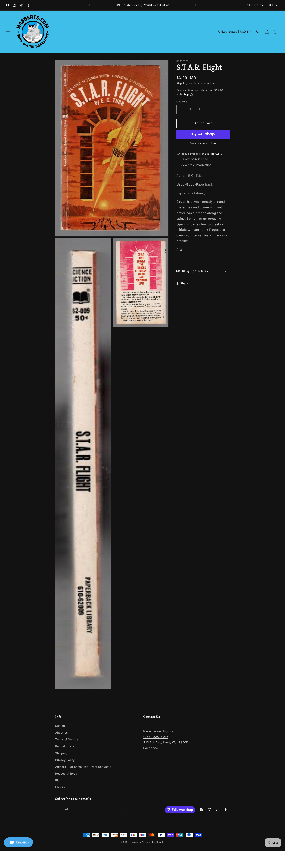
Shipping (181, 83)
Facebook (151, 748)
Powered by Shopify (153, 842)
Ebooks (60, 787)
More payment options (203, 143)
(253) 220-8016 (155, 737)
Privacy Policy (65, 760)
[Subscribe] (120, 809)
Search (60, 725)
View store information (196, 165)
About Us (61, 732)
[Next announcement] (195, 5)
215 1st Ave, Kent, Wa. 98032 (166, 742)
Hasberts (136, 842)
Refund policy (64, 746)
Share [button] (184, 283)
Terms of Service (67, 739)
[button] (8, 31)
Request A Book (66, 773)
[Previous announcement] (89, 5)
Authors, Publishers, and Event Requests (83, 766)
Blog (58, 780)
